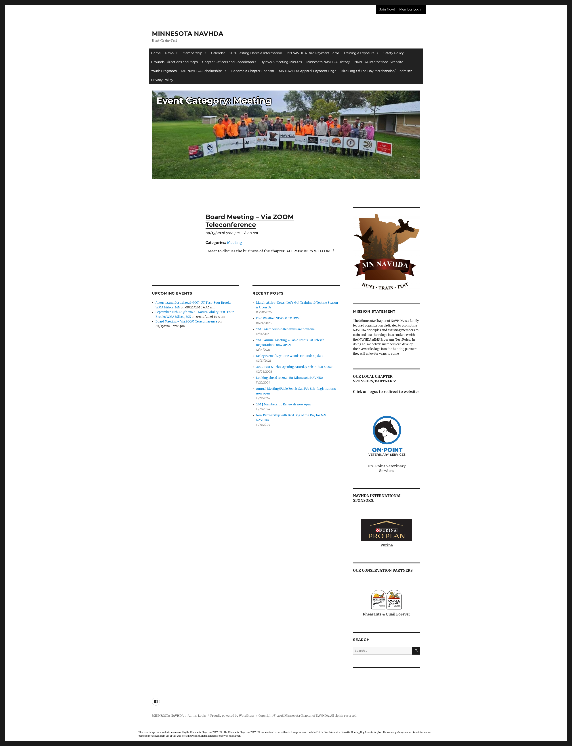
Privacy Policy (162, 80)
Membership (192, 53)
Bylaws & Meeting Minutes (281, 62)
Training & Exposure (359, 53)
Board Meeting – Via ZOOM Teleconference (186, 321)
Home (156, 53)
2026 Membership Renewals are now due (285, 329)
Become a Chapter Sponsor (252, 71)
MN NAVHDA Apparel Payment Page (307, 71)
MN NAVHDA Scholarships (201, 71)
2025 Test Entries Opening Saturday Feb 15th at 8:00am (295, 367)
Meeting (234, 242)
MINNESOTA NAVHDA (187, 33)
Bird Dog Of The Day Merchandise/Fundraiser (376, 71)
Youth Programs (164, 71)
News (169, 53)
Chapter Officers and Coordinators (229, 62)
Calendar (218, 53)
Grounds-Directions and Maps (174, 62)
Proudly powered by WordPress (232, 716)
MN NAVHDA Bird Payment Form (312, 53)
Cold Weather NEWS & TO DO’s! (278, 318)
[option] (286, 137)
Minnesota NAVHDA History (328, 62)
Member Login (410, 9)
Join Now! (387, 9)
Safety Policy (393, 53)
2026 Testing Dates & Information (255, 53)
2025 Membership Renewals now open (283, 404)
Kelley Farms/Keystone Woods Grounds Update (289, 356)
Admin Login (197, 716)
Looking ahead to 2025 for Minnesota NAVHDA (289, 378)
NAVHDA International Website (378, 62)
